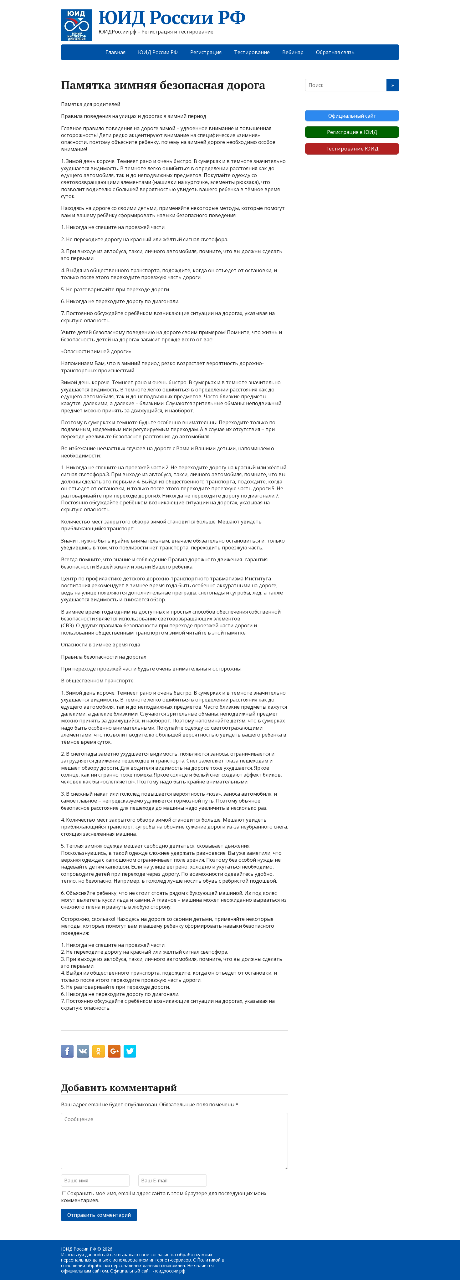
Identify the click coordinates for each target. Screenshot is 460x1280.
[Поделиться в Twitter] (130, 1051)
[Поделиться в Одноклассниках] (98, 1051)
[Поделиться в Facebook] (67, 1051)
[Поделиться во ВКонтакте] (83, 1051)
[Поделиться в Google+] (114, 1051)
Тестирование (252, 52)
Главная (115, 52)
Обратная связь (335, 52)
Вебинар (293, 52)
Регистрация (206, 52)
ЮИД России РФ (172, 17)
